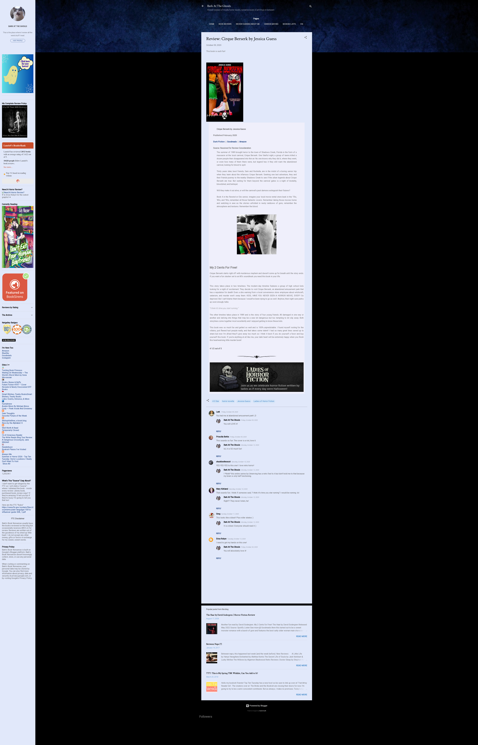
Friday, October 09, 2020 (229, 412)
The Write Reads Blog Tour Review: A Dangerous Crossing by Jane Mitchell (17, 439)
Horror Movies (271, 24)
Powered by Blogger (258, 706)
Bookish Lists (289, 24)
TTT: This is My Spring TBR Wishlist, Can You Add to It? (232, 673)
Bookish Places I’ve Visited (14, 449)
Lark (218, 412)
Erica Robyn (221, 539)
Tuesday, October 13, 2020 (236, 539)
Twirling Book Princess (12, 370)
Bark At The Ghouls (219, 6)
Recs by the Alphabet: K (12, 423)
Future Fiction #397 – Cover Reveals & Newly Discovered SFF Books (16, 387)
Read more (301, 636)
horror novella (228, 401)
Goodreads (232, 141)
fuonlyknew (7, 404)
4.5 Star (215, 401)
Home (211, 24)
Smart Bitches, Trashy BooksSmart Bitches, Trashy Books (17, 395)
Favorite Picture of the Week (14, 416)
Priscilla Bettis (222, 437)
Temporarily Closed (10, 430)
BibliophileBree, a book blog (14, 420)
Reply (218, 431)
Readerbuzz (7, 447)
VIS (301, 24)
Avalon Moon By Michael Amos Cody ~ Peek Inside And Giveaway (17, 407)
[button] (305, 38)
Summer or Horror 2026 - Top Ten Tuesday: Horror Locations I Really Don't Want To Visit (17, 459)
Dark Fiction (219, 142)
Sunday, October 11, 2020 (230, 514)
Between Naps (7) (214, 644)
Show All (6, 464)
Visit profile (18, 40)
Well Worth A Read (10, 428)
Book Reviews (225, 24)
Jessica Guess (243, 401)
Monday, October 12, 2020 (250, 445)
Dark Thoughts (8, 413)
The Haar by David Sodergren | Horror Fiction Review (230, 614)
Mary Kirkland (222, 489)
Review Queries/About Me (248, 24)
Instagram (6, 358)
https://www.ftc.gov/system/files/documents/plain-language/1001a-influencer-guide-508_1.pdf (17, 509)
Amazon (242, 141)
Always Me (7, 454)
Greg (218, 514)
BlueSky (5, 353)
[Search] (310, 7)
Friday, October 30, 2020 (249, 547)
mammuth (262, 711)
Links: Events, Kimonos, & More (15, 399)
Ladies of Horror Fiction (264, 401)
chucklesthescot (223, 461)
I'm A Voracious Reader (12, 435)
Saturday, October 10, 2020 (241, 462)
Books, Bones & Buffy (11, 382)
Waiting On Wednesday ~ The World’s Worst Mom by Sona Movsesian (15, 375)
